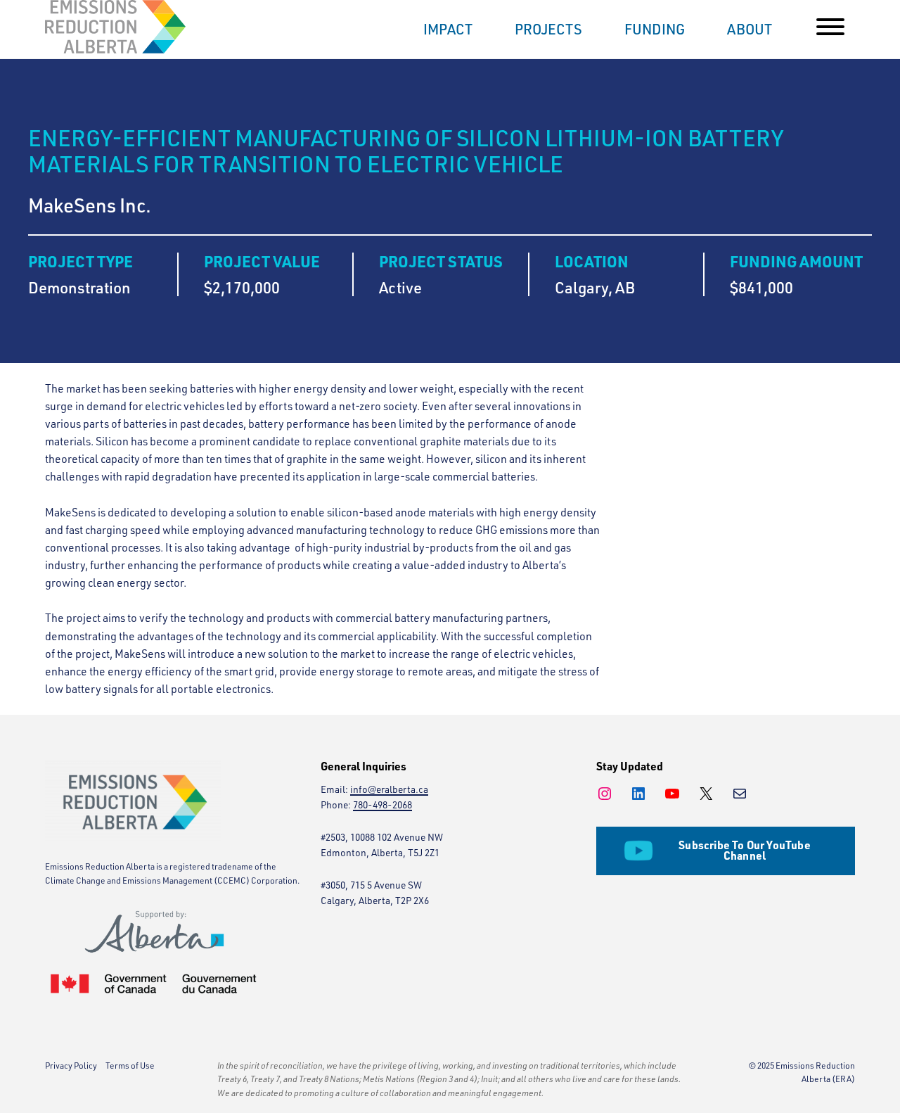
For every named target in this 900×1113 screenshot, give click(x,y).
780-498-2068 (382, 804)
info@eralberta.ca (389, 789)
